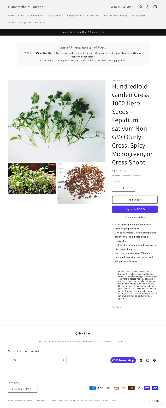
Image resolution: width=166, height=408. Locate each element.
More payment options (135, 217)
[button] (55, 15)
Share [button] (118, 307)
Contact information (74, 400)
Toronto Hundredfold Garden (64, 341)
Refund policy (56, 400)
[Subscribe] (62, 360)
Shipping (116, 175)
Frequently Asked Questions (98, 341)
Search (42, 341)
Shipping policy (109, 400)
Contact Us (121, 341)
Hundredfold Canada (23, 400)
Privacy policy (41, 400)
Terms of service (93, 400)
